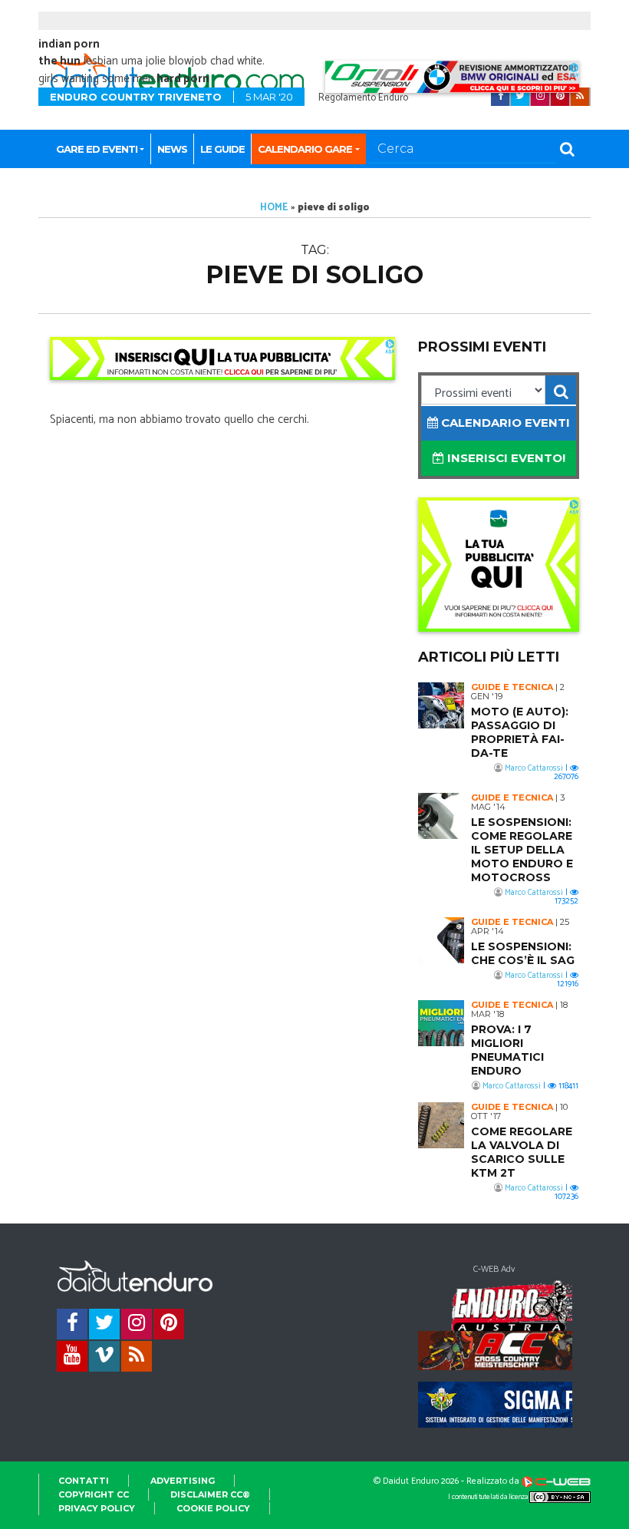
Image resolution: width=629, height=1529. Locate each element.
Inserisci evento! (504, 458)
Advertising (182, 1480)
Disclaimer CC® (210, 1494)
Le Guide (222, 149)
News (172, 149)
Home (274, 208)
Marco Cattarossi (534, 768)
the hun (59, 61)
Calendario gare (305, 149)
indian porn (69, 44)
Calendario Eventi (504, 422)
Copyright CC (93, 1494)
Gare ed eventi (96, 149)
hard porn (182, 78)
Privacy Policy (96, 1508)
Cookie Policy (213, 1508)
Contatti (83, 1480)
